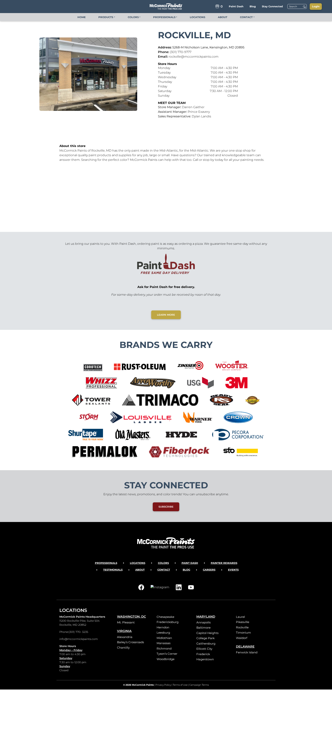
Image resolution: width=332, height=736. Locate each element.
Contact (163, 569)
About (140, 569)
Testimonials (113, 569)
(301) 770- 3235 (78, 632)
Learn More (166, 314)
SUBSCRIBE (166, 506)
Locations (137, 562)
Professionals (106, 562)
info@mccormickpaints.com (78, 639)
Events (233, 569)
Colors (163, 562)
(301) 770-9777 (180, 52)
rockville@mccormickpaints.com (193, 56)
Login (316, 6)
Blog (186, 569)
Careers (209, 569)
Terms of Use (180, 684)
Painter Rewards (224, 562)
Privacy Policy (163, 684)
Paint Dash (190, 562)
